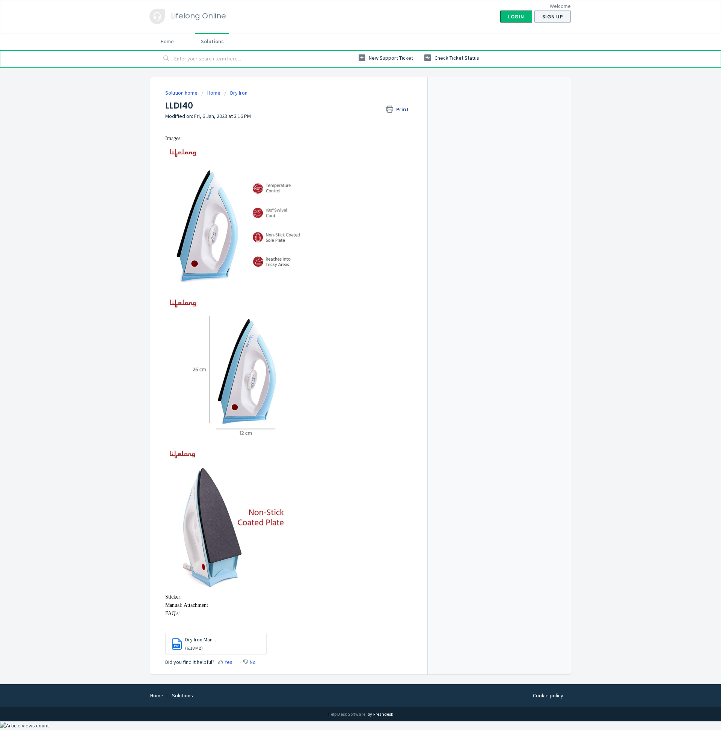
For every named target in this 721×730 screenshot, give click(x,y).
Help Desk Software (346, 714)
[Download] (347, 273)
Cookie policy (548, 695)
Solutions (212, 41)
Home (167, 41)
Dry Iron (238, 92)
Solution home (182, 92)
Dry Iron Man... (200, 639)
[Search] (166, 58)
